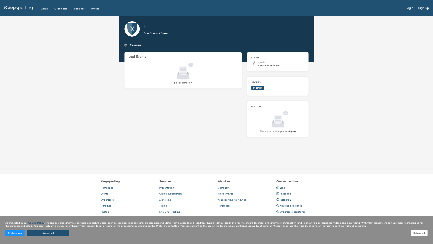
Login (409, 8)
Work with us (225, 193)
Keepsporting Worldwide (232, 199)
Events (104, 193)
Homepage (107, 187)
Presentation (166, 187)
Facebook (285, 193)
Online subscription (170, 193)
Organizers (107, 199)
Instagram (285, 199)
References (224, 205)
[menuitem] (44, 9)
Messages (135, 44)
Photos (105, 211)
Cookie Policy (36, 222)
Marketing (165, 199)
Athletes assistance (291, 205)
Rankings (106, 205)
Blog (282, 187)
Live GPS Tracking (169, 211)
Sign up (423, 8)
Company (223, 187)
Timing (163, 205)
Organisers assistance (292, 211)
